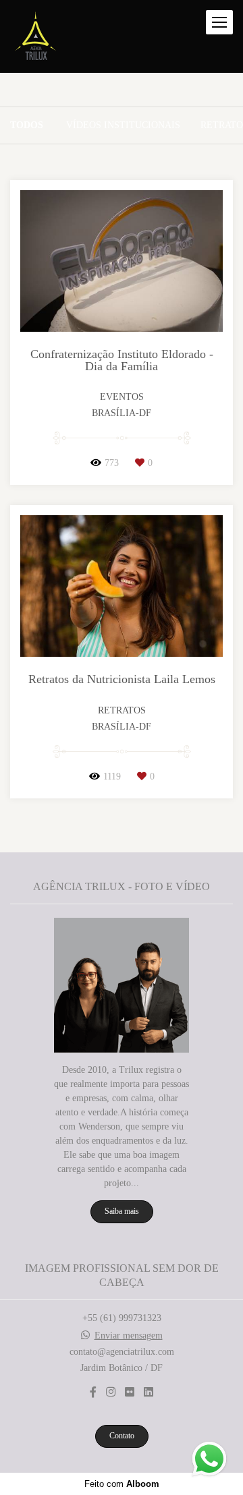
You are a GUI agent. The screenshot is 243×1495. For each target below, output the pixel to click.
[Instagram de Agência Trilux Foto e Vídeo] (110, 1392)
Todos (26, 125)
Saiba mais (122, 1211)
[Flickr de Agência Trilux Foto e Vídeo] (129, 1392)
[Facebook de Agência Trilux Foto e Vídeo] (93, 1392)
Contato (121, 1436)
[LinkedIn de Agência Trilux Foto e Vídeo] (148, 1392)
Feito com (121, 1484)
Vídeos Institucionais (123, 125)
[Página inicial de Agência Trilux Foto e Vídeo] (35, 36)
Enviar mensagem (128, 1336)
